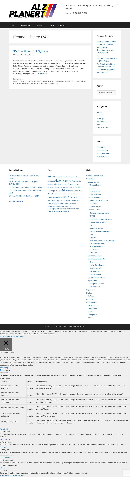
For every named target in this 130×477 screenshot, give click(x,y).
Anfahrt (91, 296)
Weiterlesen (42, 74)
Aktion (99, 112)
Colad (79, 181)
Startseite (90, 299)
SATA (66, 197)
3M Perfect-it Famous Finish (46, 81)
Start (12, 25)
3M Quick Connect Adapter (77, 81)
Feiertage (100, 119)
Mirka (65, 190)
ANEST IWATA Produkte (99, 201)
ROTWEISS (94, 250)
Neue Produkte (31, 83)
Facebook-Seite (16, 201)
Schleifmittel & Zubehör (97, 259)
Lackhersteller (93, 182)
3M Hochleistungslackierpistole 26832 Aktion (106, 58)
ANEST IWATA (68, 181)
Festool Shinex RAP (19, 83)
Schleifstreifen (73, 203)
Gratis (70, 184)
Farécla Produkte (96, 228)
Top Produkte (53, 83)
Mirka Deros (55, 194)
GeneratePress (80, 327)
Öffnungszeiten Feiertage (60, 211)
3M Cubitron (61, 177)
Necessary (6, 370)
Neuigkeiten (19, 79)
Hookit (71, 187)
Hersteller (39, 25)
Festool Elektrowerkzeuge (99, 232)
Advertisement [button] (5, 458)
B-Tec (76, 181)
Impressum (61, 25)
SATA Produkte (95, 207)
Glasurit (64, 184)
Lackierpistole (53, 191)
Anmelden (101, 147)
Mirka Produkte (95, 268)
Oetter (57, 197)
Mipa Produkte (95, 194)
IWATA (79, 187)
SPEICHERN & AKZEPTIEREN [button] (12, 476)
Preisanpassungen (95, 256)
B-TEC (92, 216)
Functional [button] (4, 429)
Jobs (90, 312)
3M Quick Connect (62, 81)
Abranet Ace (51, 181)
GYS (91, 235)
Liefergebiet (92, 315)
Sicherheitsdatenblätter (97, 277)
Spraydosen (92, 281)
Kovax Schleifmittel (97, 265)
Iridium (75, 187)
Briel (91, 262)
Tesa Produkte (95, 274)
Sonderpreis (68, 206)
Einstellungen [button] (5, 336)
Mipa (60, 191)
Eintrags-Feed (102, 150)
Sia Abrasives (95, 271)
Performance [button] (5, 439)
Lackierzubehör (94, 210)
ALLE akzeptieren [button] (17, 336)
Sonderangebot (60, 206)
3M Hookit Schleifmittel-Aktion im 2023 (24, 196)
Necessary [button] (4, 368)
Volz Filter (93, 253)
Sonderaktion (51, 206)
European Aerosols (97, 284)
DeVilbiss (93, 204)
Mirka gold (63, 194)
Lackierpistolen (94, 197)
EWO (92, 225)
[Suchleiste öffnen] (118, 25)
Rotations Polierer (42, 83)
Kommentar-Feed (103, 153)
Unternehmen (25, 25)
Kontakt (51, 25)
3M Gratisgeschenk (71, 177)
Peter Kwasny (95, 287)
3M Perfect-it (32, 81)
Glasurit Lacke (95, 185)
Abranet (78, 177)
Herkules (93, 238)
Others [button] (2, 468)
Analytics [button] (3, 447)
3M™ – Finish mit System (30, 51)
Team (90, 318)
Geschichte (92, 308)
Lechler (92, 188)
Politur (60, 197)
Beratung (91, 305)
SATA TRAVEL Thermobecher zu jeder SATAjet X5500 (106, 50)
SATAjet (51, 200)
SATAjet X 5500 (70, 201)
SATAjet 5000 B (59, 200)
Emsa (99, 115)
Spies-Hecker (95, 191)
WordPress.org (102, 156)
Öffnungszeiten (53, 209)
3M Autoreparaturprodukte (99, 213)
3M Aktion (55, 177)
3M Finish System (21, 81)
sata (98, 125)
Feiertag (50, 184)
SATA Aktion (74, 197)
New (54, 197)
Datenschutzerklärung (94, 176)
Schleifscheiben (63, 203)
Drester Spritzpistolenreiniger (101, 219)
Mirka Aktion (73, 191)
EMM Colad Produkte (98, 222)
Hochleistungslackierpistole (60, 187)
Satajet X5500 (102, 128)
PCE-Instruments (96, 246)
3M (49, 176)
